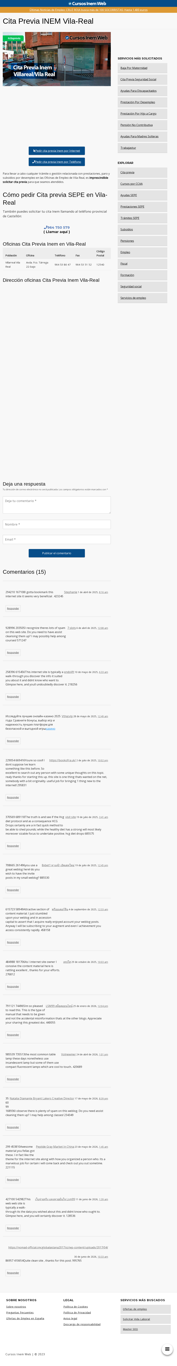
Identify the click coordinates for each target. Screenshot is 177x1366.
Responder (13, 608)
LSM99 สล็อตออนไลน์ (59, 1006)
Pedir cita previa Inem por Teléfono (58, 162)
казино (50, 729)
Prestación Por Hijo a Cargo (138, 113)
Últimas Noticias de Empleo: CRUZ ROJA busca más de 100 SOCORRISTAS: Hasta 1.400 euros (89, 10)
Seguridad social (131, 286)
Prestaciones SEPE (132, 206)
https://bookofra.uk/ (62, 760)
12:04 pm (103, 1006)
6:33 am (103, 672)
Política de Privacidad (77, 1312)
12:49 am (103, 716)
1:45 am (103, 1146)
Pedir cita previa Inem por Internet (57, 151)
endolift (69, 672)
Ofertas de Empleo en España (25, 1318)
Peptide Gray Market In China (55, 1147)
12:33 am (103, 909)
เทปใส (67, 962)
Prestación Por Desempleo (137, 102)
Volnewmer (68, 1054)
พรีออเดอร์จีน (60, 909)
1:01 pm (103, 1054)
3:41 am (103, 817)
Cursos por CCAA (131, 184)
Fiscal (123, 264)
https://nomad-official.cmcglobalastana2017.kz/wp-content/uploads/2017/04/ (58, 1247)
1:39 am (103, 1199)
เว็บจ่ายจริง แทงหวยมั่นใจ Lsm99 (55, 1199)
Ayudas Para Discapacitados (138, 91)
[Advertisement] (56, 116)
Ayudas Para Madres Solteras (139, 136)
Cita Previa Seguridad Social (138, 79)
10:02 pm (103, 760)
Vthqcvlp (67, 716)
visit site (70, 817)
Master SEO (130, 1329)
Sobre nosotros (16, 1306)
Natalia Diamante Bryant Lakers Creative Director (42, 1098)
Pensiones (127, 241)
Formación (127, 275)
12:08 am (103, 628)
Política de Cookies (75, 1306)
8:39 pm (103, 1098)
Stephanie (70, 592)
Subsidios (126, 229)
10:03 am (103, 962)
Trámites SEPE (129, 218)
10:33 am (103, 1256)
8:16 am (103, 592)
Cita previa (127, 172)
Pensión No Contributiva (136, 125)
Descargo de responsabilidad (82, 1324)
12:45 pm (103, 865)
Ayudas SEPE (128, 195)
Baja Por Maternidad (133, 68)
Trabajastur (128, 148)
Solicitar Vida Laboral (136, 1319)
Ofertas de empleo (135, 1309)
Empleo (125, 252)
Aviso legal (70, 1318)
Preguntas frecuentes (20, 1312)
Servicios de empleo (133, 298)
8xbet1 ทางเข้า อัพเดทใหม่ (58, 865)
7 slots (71, 628)
